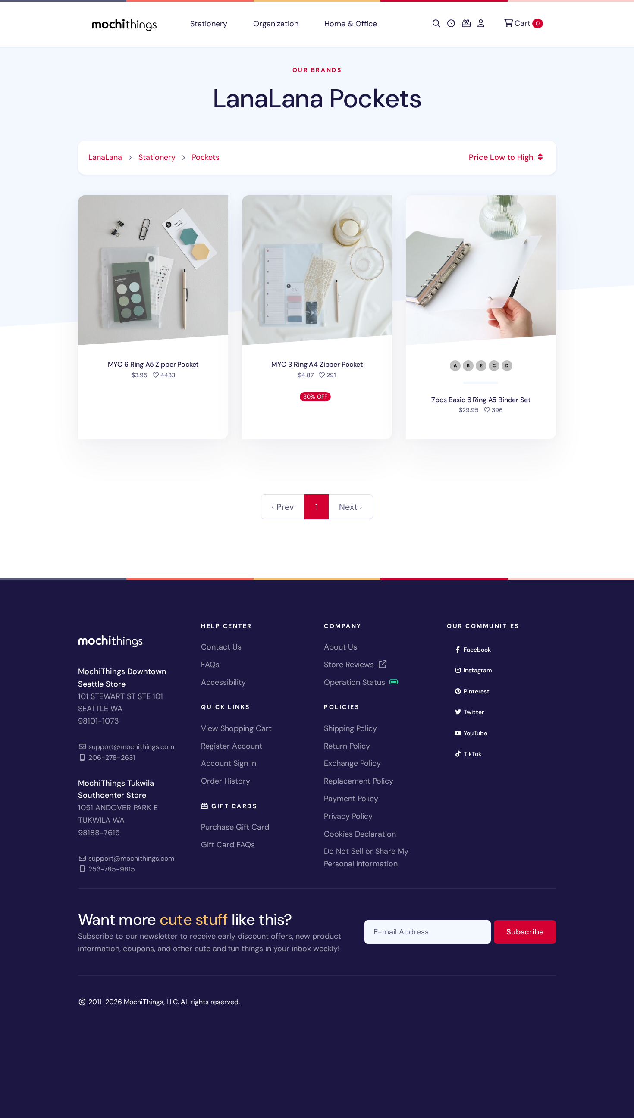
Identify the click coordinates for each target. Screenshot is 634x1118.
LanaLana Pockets (317, 98)
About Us (340, 647)
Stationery (208, 24)
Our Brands (317, 70)
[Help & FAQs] (451, 24)
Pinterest (479, 691)
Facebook (480, 649)
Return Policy (347, 746)
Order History (225, 781)
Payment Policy (351, 798)
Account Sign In (228, 763)
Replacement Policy (358, 781)
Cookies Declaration (360, 834)
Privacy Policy (348, 816)
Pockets (206, 157)
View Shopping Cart (236, 728)
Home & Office (350, 24)
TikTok (475, 753)
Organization (275, 24)
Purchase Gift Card (235, 827)
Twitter (476, 712)
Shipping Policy (350, 728)
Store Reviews (350, 664)
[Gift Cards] (466, 24)
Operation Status (355, 682)
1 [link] (316, 506)
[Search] (436, 24)
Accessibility (223, 682)
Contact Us (221, 647)
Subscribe (531, 931)
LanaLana (105, 157)
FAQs (210, 664)
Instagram (480, 670)
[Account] (481, 24)
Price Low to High (502, 157)
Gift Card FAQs (228, 845)
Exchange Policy (352, 763)
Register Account (231, 746)
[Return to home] (124, 24)
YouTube (478, 733)
